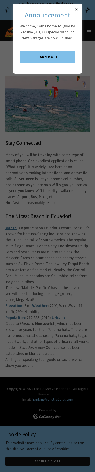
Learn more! (47, 56)
